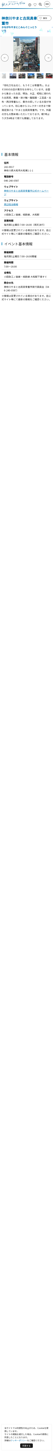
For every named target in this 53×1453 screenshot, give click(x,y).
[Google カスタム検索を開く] (40, 4)
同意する (26, 1445)
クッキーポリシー (19, 1440)
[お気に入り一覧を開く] (35, 4)
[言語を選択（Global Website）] (29, 4)
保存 (45, 18)
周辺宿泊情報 (11, 204)
